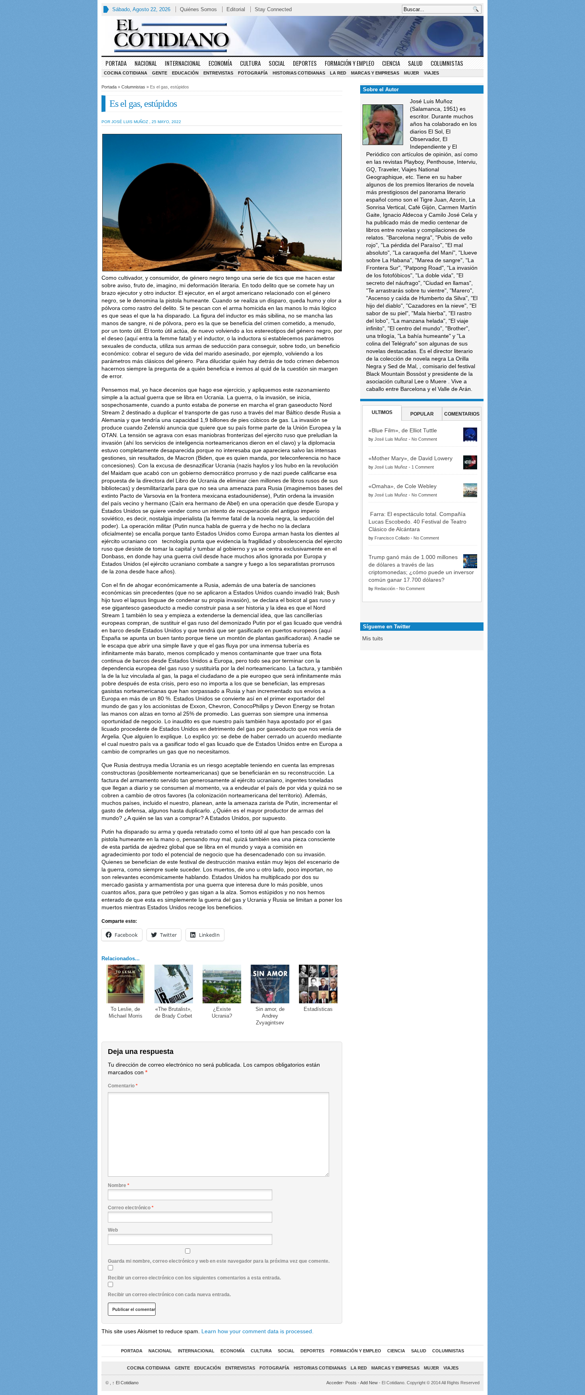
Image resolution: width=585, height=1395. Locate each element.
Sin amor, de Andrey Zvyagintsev (270, 1016)
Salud (415, 63)
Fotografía (253, 73)
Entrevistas (218, 73)
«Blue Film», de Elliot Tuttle (403, 430)
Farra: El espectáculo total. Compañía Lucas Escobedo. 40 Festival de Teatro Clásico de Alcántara (417, 521)
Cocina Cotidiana (125, 73)
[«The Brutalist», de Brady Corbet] (173, 984)
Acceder (334, 1382)
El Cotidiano (125, 1382)
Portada (116, 63)
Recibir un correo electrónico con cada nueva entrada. (169, 1294)
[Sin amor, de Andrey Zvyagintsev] (270, 984)
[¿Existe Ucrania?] (222, 984)
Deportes (305, 63)
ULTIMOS (382, 412)
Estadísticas (318, 1009)
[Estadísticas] (318, 984)
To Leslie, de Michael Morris (125, 1012)
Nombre (118, 1185)
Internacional (183, 63)
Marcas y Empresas (375, 73)
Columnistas (447, 63)
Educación (185, 73)
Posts (351, 1382)
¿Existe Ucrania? (222, 1012)
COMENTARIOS (462, 414)
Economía (220, 63)
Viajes (431, 73)
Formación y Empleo (349, 63)
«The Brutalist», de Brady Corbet (173, 1012)
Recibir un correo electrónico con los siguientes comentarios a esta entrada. (194, 1278)
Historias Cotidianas (299, 73)
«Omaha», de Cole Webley (403, 486)
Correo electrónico (131, 1208)
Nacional (146, 63)
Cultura (250, 63)
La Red (338, 73)
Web (113, 1230)
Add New (369, 1382)
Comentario (123, 1086)
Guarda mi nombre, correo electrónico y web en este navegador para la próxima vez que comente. (219, 1261)
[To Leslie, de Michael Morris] (125, 984)
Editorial (235, 9)
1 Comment (422, 467)
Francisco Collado (392, 538)
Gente (159, 73)
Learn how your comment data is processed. (257, 1331)
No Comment (424, 439)
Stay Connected (273, 9)
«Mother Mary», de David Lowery (410, 458)
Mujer (411, 73)
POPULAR (422, 414)
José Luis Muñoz (391, 439)
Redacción (384, 588)
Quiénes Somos (198, 9)
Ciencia (391, 63)
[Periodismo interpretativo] (292, 36)
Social (277, 63)
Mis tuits (372, 638)
